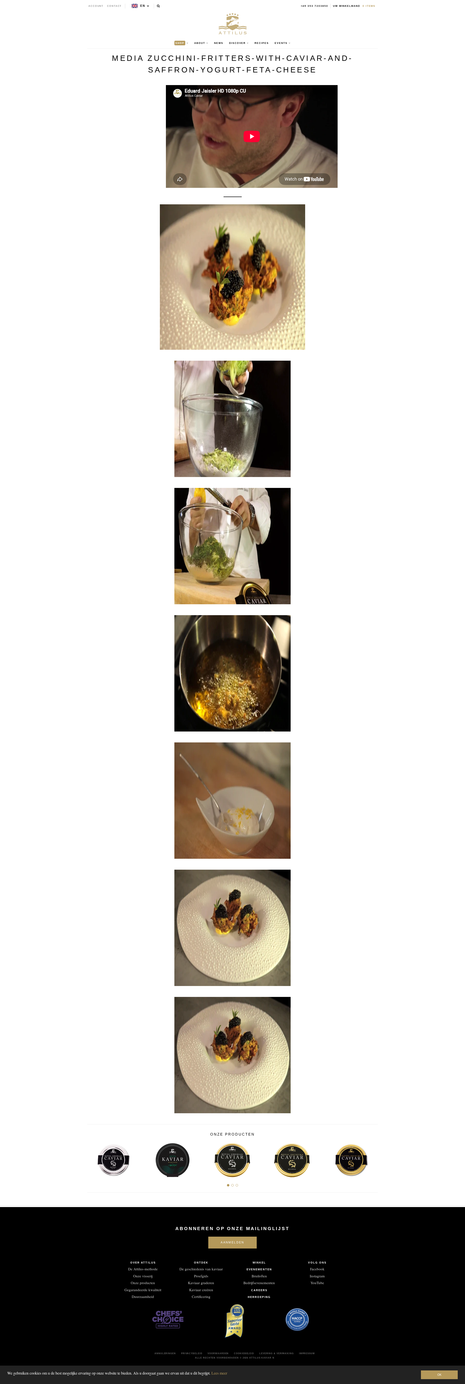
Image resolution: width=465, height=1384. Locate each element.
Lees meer (219, 1373)
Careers (259, 1290)
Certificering (201, 1296)
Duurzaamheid (143, 1296)
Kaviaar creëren (201, 1289)
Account (96, 6)
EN (142, 6)
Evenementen (259, 1269)
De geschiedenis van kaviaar (201, 1268)
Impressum (307, 1353)
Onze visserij (143, 1275)
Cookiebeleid (244, 1353)
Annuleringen (165, 1353)
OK (439, 1374)
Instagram (317, 1275)
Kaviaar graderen (201, 1282)
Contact (114, 6)
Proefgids (201, 1275)
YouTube (317, 1282)
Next (372, 1158)
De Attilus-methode (143, 1268)
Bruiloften (259, 1275)
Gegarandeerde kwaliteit (142, 1289)
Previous (92, 1158)
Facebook (317, 1268)
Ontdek (201, 1262)
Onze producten (143, 1282)
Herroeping (259, 1297)
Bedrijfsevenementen (259, 1282)
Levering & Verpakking (276, 1353)
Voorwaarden (218, 1353)
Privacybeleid (191, 1353)
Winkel (259, 1262)
